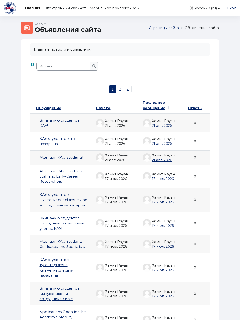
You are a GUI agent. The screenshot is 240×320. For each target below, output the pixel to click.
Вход (231, 8)
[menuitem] (143, 8)
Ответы (195, 108)
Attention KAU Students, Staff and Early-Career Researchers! (61, 176)
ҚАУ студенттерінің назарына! (57, 141)
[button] (205, 8)
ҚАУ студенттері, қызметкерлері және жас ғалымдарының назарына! (64, 200)
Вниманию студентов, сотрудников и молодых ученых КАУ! (62, 223)
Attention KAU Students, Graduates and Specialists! (62, 244)
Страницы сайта (164, 28)
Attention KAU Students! (61, 157)
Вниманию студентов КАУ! (60, 123)
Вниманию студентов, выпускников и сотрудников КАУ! (60, 293)
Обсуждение (48, 108)
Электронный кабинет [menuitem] (65, 8)
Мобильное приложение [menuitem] (113, 8)
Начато (103, 108)
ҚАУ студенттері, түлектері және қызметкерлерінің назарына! (56, 268)
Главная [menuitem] (33, 8)
